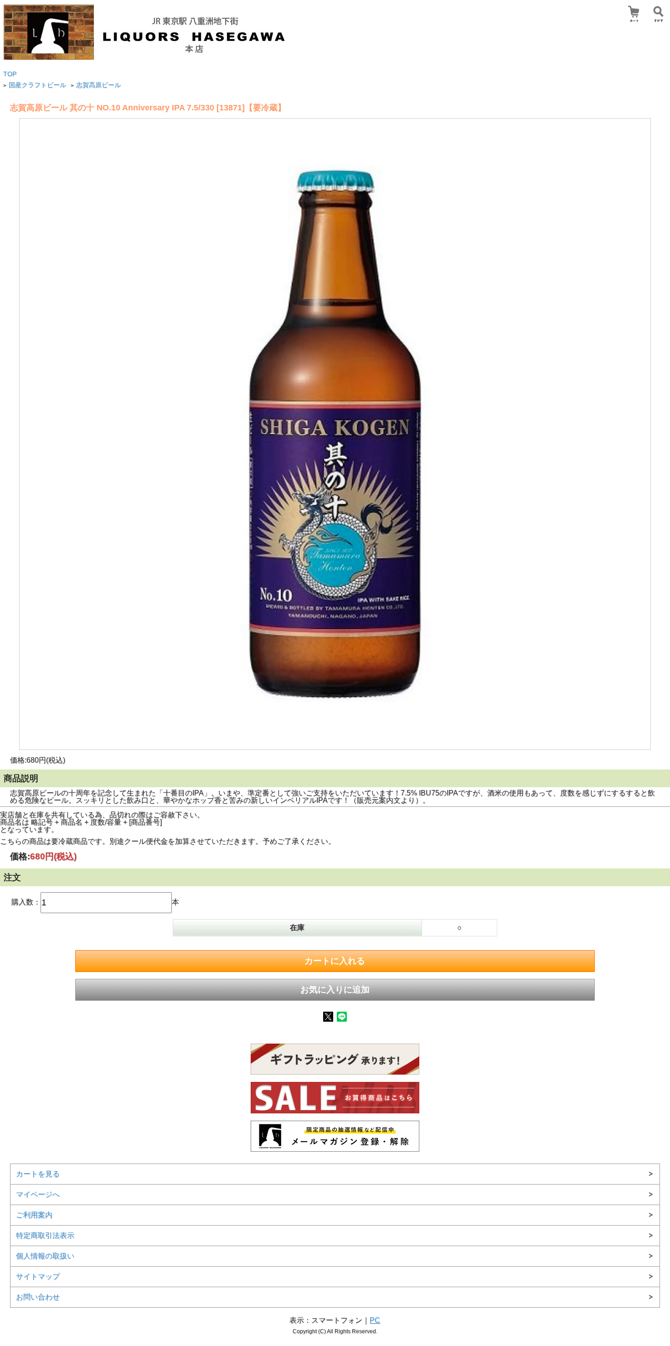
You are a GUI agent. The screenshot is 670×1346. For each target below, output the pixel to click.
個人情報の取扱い (45, 1256)
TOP (9, 74)
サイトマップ (38, 1276)
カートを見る (38, 1174)
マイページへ (38, 1194)
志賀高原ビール (98, 85)
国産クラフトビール (37, 85)
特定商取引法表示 (45, 1235)
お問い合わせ (38, 1297)
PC (375, 1320)
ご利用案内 (34, 1215)
